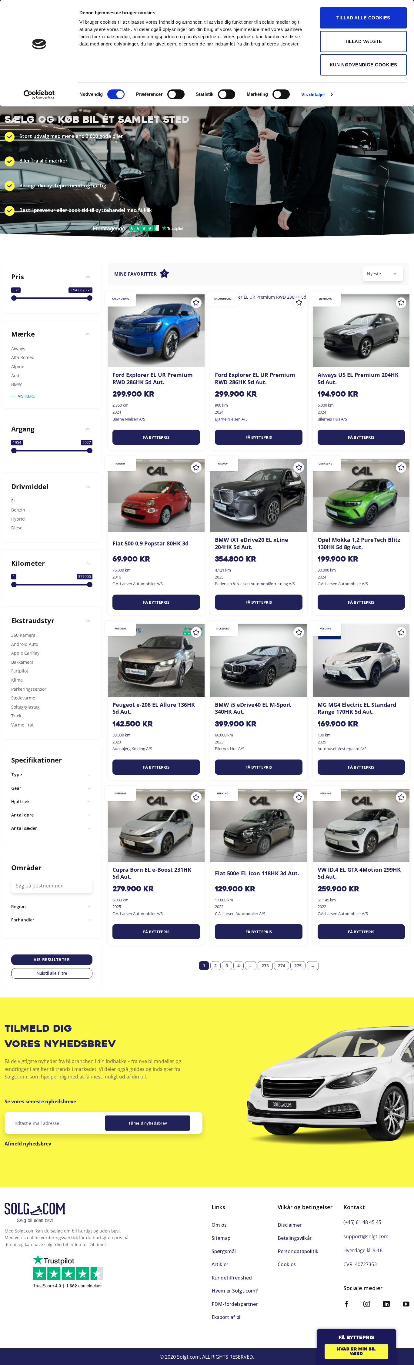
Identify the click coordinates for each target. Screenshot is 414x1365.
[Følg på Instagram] (366, 1305)
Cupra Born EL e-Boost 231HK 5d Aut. (151, 873)
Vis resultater (52, 959)
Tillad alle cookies (363, 17)
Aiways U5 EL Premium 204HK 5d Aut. (358, 378)
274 (281, 965)
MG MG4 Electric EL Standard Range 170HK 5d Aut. (357, 708)
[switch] (176, 94)
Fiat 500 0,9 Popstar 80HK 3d (150, 543)
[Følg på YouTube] (406, 1305)
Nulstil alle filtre (51, 973)
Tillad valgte (363, 41)
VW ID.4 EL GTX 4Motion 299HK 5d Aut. (359, 873)
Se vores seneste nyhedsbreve (40, 1101)
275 (298, 965)
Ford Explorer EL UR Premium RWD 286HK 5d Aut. (152, 378)
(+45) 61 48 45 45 (362, 1222)
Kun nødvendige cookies (363, 64)
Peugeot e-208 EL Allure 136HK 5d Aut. (153, 708)
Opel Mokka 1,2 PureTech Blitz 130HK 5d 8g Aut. (359, 543)
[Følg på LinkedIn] (386, 1305)
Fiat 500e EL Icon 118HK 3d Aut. (257, 873)
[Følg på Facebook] (346, 1305)
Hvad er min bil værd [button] (356, 1351)
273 (265, 965)
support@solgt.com (366, 1236)
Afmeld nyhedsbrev (28, 1143)
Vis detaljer (313, 94)
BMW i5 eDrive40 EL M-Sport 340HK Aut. (253, 708)
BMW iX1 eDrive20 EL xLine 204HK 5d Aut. (251, 543)
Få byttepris (156, 437)
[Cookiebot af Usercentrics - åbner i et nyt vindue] (39, 94)
